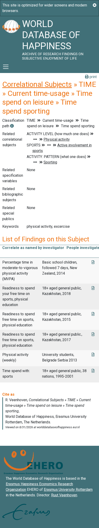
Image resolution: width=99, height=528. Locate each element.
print (93, 77)
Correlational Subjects (37, 84)
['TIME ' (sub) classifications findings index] (12, 126)
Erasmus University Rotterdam (68, 489)
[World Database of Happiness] (11, 38)
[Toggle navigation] (5, 66)
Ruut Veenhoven (64, 495)
